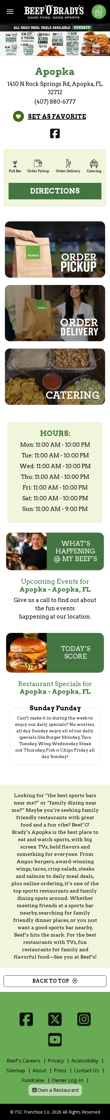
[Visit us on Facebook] (55, 134)
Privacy (56, 1060)
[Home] (53, 12)
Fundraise (33, 1080)
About (39, 1070)
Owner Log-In (67, 1080)
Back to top (52, 981)
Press (60, 1070)
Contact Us (86, 1070)
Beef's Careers (23, 1060)
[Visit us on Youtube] (55, 1039)
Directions (55, 191)
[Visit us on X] (55, 1019)
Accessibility (84, 1060)
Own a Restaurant (58, 1090)
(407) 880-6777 (55, 101)
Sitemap (15, 1070)
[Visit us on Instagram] (83, 1019)
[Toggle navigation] (10, 11)
